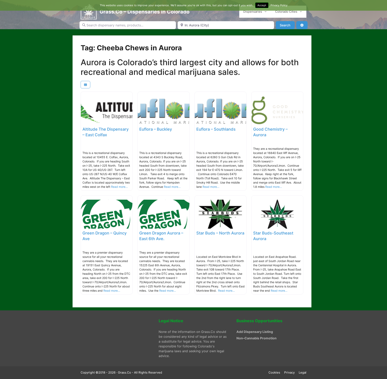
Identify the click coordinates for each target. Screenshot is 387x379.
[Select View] (85, 84)
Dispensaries (252, 11)
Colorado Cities (286, 11)
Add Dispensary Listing (254, 332)
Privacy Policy (278, 5)
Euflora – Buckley (155, 129)
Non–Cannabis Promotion (256, 338)
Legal (302, 372)
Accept (261, 5)
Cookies (274, 372)
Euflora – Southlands (216, 129)
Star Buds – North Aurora (220, 233)
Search (287, 25)
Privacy (289, 372)
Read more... (119, 186)
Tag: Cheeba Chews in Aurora (131, 47)
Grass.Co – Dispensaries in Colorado (144, 12)
